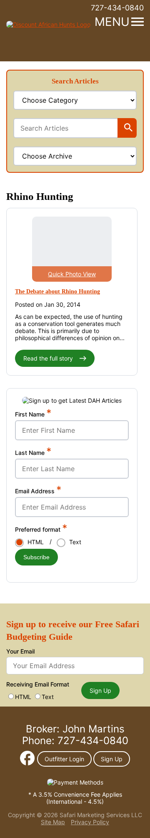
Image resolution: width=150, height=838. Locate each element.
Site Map (53, 821)
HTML (23, 696)
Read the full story (49, 358)
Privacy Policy (90, 821)
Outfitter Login (64, 758)
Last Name (33, 452)
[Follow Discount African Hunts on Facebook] (27, 763)
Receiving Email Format (37, 684)
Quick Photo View (72, 274)
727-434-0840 (117, 7)
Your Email (20, 651)
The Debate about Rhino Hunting (57, 291)
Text (48, 696)
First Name (33, 414)
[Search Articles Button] (128, 128)
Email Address (38, 491)
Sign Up (100, 690)
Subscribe (36, 557)
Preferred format (41, 529)
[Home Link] (48, 24)
